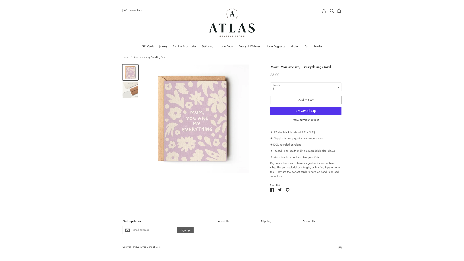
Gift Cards (148, 46)
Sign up (185, 230)
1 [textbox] (273, 89)
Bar (306, 46)
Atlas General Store (150, 246)
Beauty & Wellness (249, 46)
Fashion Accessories (184, 46)
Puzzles (318, 46)
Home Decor (226, 46)
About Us (223, 221)
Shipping (265, 221)
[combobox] (305, 87)
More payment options (306, 120)
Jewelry (163, 46)
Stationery (207, 46)
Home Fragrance (275, 46)
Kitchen (295, 46)
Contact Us (309, 221)
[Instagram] (338, 247)
